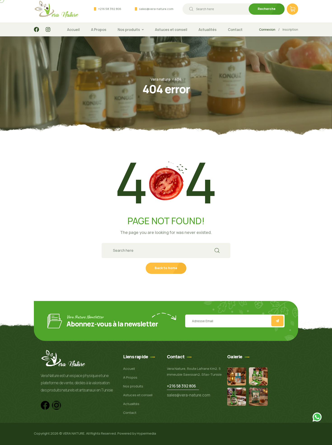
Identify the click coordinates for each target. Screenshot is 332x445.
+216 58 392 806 (109, 9)
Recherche (267, 9)
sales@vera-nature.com (156, 9)
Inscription (290, 29)
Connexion (267, 29)
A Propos (98, 29)
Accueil (73, 29)
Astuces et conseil (171, 29)
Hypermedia (146, 433)
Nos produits (129, 29)
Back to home (166, 268)
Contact (235, 29)
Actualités (208, 29)
